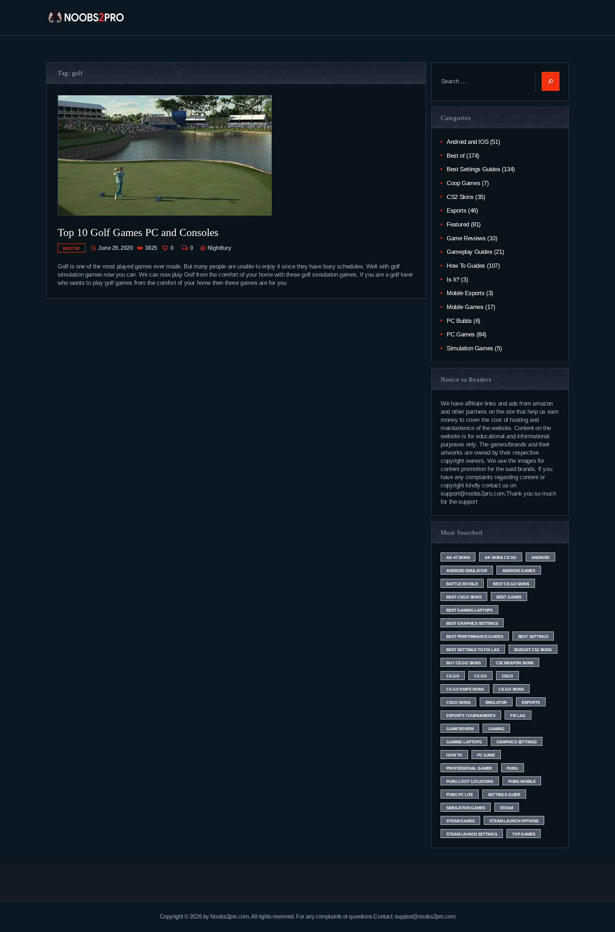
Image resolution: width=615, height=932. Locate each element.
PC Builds (459, 321)
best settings (533, 636)
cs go (480, 676)
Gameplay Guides (469, 251)
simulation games (465, 808)
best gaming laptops (469, 610)
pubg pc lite (459, 794)
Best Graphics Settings (472, 623)
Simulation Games (470, 348)
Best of (71, 248)
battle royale (462, 584)
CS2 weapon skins (514, 663)
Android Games (518, 571)
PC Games (461, 334)
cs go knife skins (465, 689)
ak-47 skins (458, 557)
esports (531, 702)
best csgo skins (464, 597)
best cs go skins (511, 584)
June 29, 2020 (115, 248)
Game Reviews (466, 238)
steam (506, 808)
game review (459, 729)
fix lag (518, 715)
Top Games (523, 834)
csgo (507, 676)
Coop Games (463, 183)
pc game (486, 755)
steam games (460, 821)
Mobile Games (465, 307)
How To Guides (466, 265)
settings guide (504, 794)
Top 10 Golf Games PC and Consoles (138, 232)
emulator (496, 702)
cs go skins (511, 689)
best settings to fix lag (472, 650)
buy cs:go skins (463, 663)
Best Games (508, 597)
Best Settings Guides (473, 169)
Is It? (453, 279)
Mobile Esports (465, 293)
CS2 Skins (460, 197)
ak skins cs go (500, 557)
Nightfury (218, 248)
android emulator (466, 571)
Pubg (512, 768)
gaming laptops (464, 742)
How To (454, 755)
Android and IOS (467, 141)
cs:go (452, 676)
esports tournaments (470, 715)
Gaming (496, 729)
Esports (456, 210)
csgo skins (458, 702)
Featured (458, 224)
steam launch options (513, 821)
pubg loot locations (469, 781)
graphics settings (516, 742)
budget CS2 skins (532, 650)
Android (540, 557)
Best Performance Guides (474, 636)
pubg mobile (521, 781)
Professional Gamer (469, 768)
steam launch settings (471, 834)
